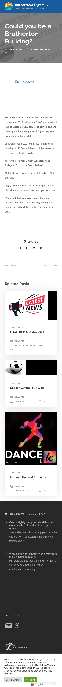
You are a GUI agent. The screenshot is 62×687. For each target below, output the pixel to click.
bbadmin (20, 341)
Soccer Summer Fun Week (27, 387)
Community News (41, 49)
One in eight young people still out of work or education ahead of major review (31, 525)
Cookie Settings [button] (13, 680)
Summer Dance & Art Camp (28, 477)
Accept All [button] (30, 680)
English (39, 684)
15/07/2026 (16, 383)
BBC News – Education (27, 513)
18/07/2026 (16, 327)
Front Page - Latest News (30, 345)
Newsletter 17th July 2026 (27, 331)
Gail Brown (16, 49)
